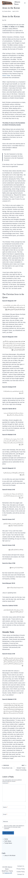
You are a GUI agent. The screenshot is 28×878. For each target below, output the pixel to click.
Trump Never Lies (7, 767)
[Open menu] (24, 3)
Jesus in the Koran (9, 855)
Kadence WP (8, 873)
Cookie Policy (21, 871)
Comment (5, 783)
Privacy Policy (21, 869)
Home (6, 839)
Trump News (8, 843)
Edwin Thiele (6, 75)
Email (5, 814)
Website (5, 821)
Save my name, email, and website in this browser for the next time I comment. (14, 827)
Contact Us (20, 866)
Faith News (7, 841)
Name (5, 807)
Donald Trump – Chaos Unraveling (21, 768)
